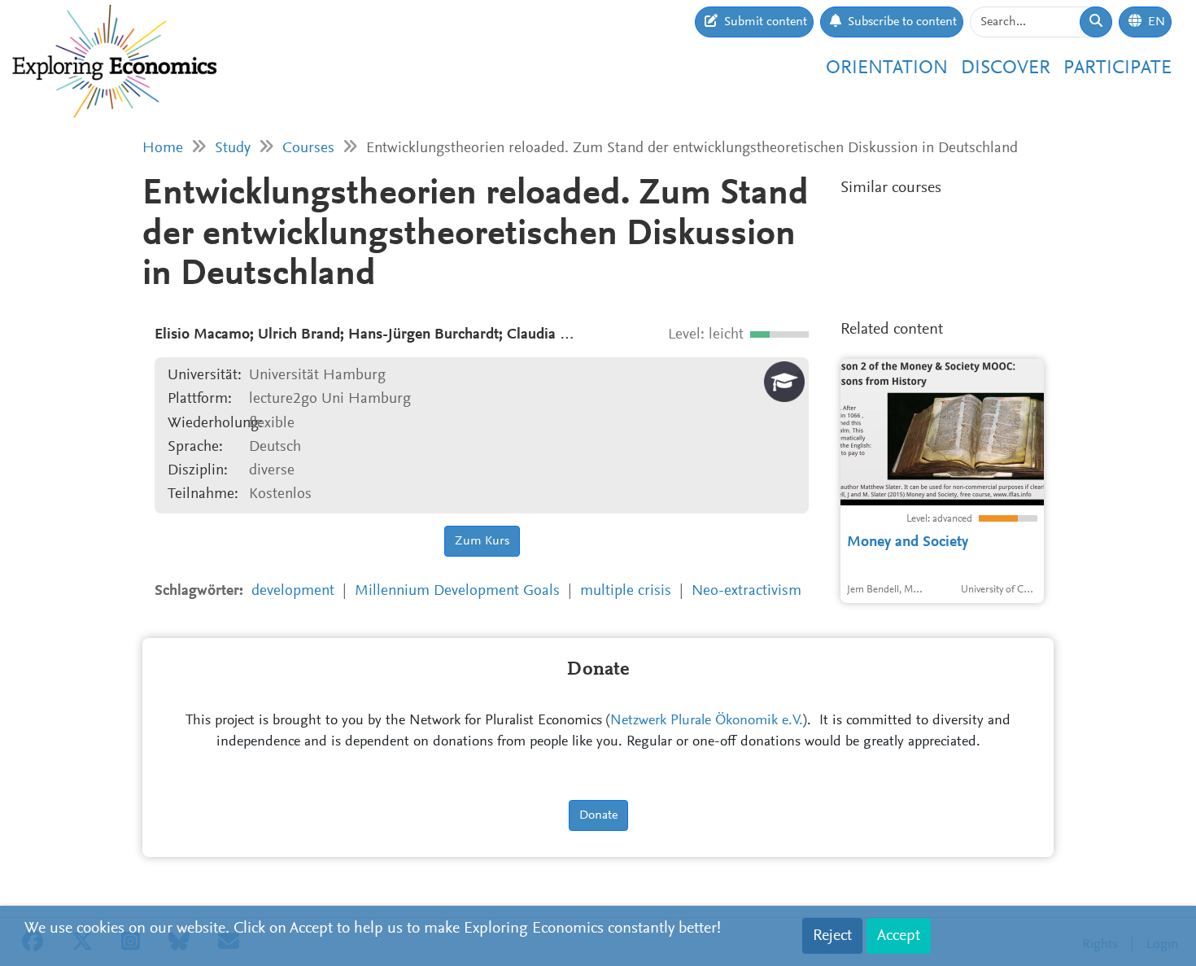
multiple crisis (625, 591)
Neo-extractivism (746, 591)
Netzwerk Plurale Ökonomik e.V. (706, 721)
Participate (1117, 68)
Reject (832, 936)
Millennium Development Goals (457, 591)
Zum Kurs (482, 541)
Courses (308, 148)
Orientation (887, 68)
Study (233, 148)
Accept (898, 936)
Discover (1005, 68)
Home (162, 148)
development (292, 591)
